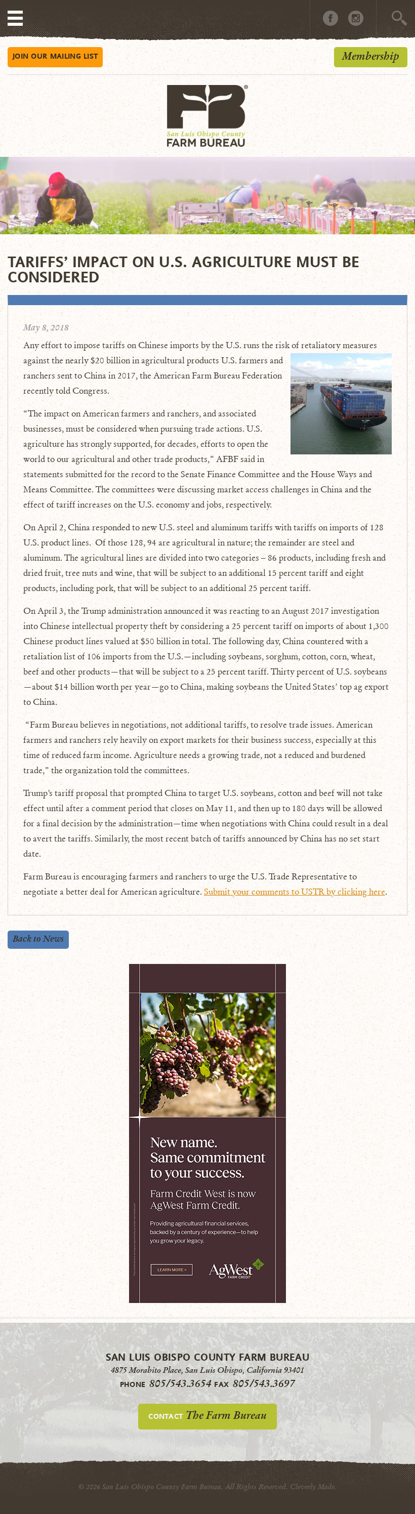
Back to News (38, 939)
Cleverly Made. (313, 1487)
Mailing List (55, 56)
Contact (207, 1415)
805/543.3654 (180, 1383)
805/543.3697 (264, 1383)
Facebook (330, 18)
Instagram (355, 18)
